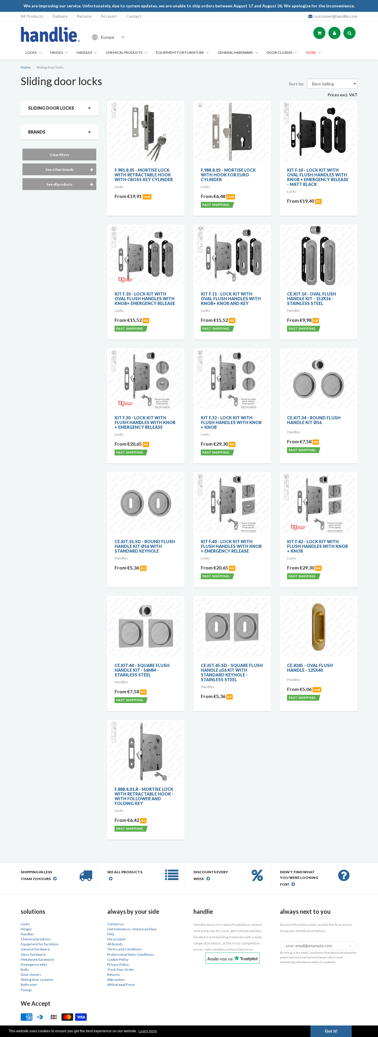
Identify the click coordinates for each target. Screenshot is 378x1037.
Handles (84, 52)
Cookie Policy (117, 959)
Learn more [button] (148, 1031)
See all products (59, 184)
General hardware (35, 949)
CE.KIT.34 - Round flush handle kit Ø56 (313, 420)
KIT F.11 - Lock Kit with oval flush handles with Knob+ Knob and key (231, 298)
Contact (133, 16)
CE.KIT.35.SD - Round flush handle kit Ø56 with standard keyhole (145, 546)
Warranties (116, 979)
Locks (31, 52)
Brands (36, 131)
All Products (32, 16)
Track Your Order (120, 969)
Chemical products (124, 52)
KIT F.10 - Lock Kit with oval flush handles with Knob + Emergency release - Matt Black (317, 177)
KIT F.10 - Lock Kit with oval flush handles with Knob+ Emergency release (145, 298)
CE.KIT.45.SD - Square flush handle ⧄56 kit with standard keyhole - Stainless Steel (232, 672)
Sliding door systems (37, 979)
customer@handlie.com (335, 16)
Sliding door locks (51, 108)
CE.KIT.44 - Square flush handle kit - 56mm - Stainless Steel (142, 670)
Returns (84, 16)
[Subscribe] (350, 946)
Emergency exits (34, 964)
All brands (115, 944)
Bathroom (29, 984)
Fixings (26, 990)
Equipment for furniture (180, 52)
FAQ (110, 934)
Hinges (56, 52)
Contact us (115, 924)
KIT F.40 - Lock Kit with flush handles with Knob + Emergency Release (231, 546)
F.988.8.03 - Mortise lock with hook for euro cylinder (228, 175)
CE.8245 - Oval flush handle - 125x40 (310, 668)
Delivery (60, 16)
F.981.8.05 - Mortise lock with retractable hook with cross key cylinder (144, 175)
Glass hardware (33, 954)
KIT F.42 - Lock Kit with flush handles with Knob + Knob (317, 546)
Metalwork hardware (37, 959)
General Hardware (235, 52)
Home (26, 67)
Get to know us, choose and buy (132, 929)
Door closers (279, 52)
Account (109, 16)
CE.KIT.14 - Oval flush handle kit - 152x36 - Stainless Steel (311, 298)
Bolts (25, 969)
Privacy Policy (118, 964)
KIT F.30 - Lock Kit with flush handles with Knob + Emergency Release (145, 422)
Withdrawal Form (121, 984)
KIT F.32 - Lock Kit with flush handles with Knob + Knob (231, 422)
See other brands (59, 169)
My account (116, 939)
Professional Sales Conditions (130, 954)
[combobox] (128, 37)
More (311, 52)
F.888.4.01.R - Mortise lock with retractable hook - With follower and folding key (144, 796)
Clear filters (59, 154)
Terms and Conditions (124, 949)
